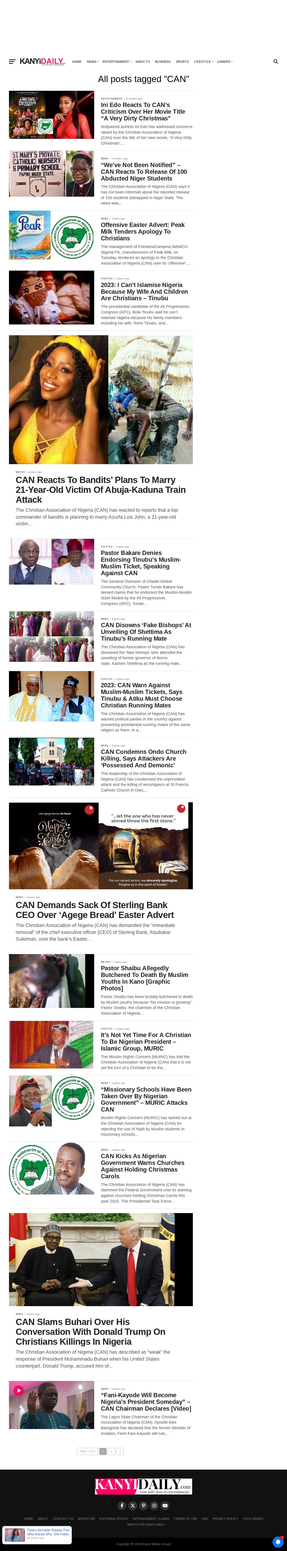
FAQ (205, 1519)
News (91, 61)
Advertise (86, 1519)
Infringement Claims (151, 1519)
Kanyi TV (143, 61)
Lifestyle (202, 61)
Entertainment (116, 61)
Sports (182, 61)
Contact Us (63, 1519)
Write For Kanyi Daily (146, 1524)
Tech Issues (253, 1519)
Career (223, 61)
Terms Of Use (185, 1519)
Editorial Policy (114, 1519)
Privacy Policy (225, 1519)
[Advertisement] (143, 28)
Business (163, 61)
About (43, 1519)
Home (77, 61)
